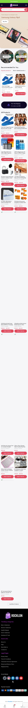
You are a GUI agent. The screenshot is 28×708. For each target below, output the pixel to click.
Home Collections (5, 632)
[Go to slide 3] (24, 46)
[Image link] (14, 615)
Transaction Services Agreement (9, 661)
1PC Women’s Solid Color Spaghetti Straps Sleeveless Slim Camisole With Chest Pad (20, 470)
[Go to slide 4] (25, 46)
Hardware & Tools (5, 635)
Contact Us (4, 649)
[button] (2, 104)
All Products (4, 88)
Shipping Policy (5, 666)
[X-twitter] (13, 682)
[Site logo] (14, 5)
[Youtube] (21, 678)
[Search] (25, 10)
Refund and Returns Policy (7, 664)
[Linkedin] (13, 678)
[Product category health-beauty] (21, 56)
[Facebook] (17, 678)
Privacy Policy (4, 656)
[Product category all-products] (7, 56)
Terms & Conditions (6, 659)
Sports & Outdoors (5, 448)
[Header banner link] (14, 1)
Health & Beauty (4, 179)
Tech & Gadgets (4, 154)
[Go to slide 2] (23, 46)
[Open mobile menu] (1, 5)
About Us (3, 642)
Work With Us (4, 647)
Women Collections (6, 627)
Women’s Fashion (19, 88)
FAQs (2, 644)
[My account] (26, 5)
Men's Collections (5, 625)
